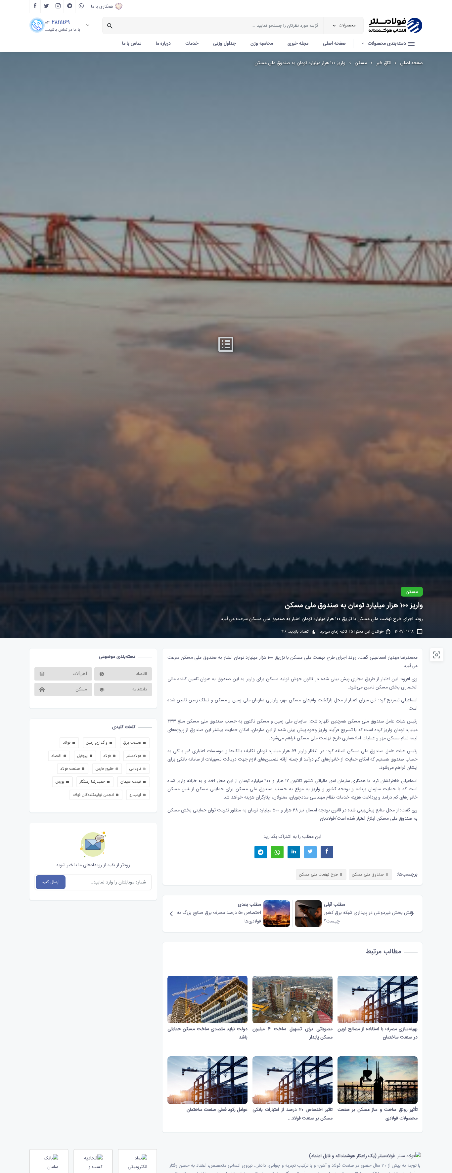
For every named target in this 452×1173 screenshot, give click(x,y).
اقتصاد (57, 756)
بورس (60, 781)
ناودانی (135, 768)
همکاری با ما (102, 6)
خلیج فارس (105, 768)
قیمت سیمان (131, 781)
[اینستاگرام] (58, 6)
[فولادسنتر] (395, 25)
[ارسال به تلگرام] (260, 852)
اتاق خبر (383, 62)
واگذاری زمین (97, 742)
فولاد (67, 742)
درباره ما (163, 43)
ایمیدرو (135, 795)
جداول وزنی (224, 43)
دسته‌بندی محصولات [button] (386, 43)
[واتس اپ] (81, 6)
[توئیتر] (46, 6)
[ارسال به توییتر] (310, 852)
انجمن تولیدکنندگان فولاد (94, 795)
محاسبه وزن (261, 43)
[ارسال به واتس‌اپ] (277, 852)
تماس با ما (131, 43)
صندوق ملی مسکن (365, 751)
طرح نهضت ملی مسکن (312, 657)
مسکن (361, 62)
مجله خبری (298, 43)
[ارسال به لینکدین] (294, 852)
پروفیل (83, 756)
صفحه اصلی (334, 43)
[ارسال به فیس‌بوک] (327, 852)
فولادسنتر (134, 756)
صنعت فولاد (70, 768)
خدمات (192, 43)
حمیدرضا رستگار (93, 781)
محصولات (347, 25)
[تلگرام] (69, 6)
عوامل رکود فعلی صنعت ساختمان (217, 1109)
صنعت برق (132, 742)
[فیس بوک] (35, 6)
